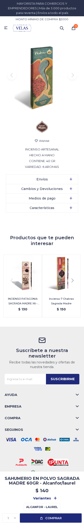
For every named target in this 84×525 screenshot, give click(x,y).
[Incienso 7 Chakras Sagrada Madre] (61, 274)
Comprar (53, 518)
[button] (62, 28)
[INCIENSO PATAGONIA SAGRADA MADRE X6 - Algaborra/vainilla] (23, 274)
